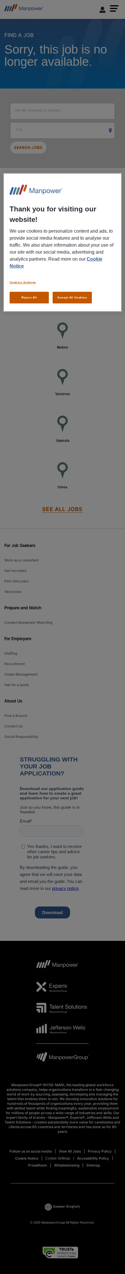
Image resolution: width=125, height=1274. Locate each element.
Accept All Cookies (72, 297)
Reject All (29, 297)
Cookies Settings (23, 282)
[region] (62, 242)
